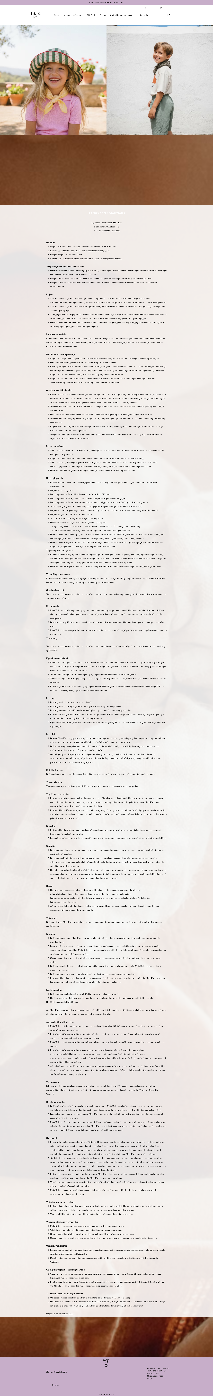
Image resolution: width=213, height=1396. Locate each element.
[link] (161, 8)
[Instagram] (106, 1365)
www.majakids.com (113, 538)
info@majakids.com (110, 226)
